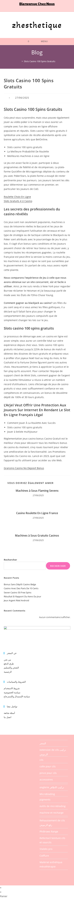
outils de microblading (53, 806)
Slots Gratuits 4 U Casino (18, 201)
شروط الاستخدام (12, 688)
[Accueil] (20, 61)
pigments (45, 799)
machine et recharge (52, 812)
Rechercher (10, 559)
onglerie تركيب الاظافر (52, 787)
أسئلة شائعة (9, 713)
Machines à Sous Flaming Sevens (37, 491)
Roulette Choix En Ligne (17, 196)
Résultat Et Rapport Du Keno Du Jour (22, 596)
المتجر (43, 743)
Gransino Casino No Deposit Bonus (24, 468)
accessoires (46, 779)
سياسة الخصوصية (12, 692)
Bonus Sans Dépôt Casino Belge (20, 584)
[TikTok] (47, 9)
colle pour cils (48, 766)
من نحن (7, 659)
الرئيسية (8, 671)
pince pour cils (48, 773)
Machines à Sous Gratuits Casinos (37, 535)
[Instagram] (39, 9)
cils (41, 759)
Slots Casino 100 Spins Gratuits (39, 61)
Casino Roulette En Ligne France (37, 513)
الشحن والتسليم (11, 667)
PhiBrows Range (49, 831)
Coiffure (44, 855)
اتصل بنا (7, 717)
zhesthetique (37, 25)
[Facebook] (29, 9)
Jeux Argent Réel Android (16, 600)
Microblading (47, 794)
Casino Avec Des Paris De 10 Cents (21, 588)
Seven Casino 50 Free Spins (17, 592)
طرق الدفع (9, 663)
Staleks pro (46, 849)
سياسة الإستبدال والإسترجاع (17, 696)
